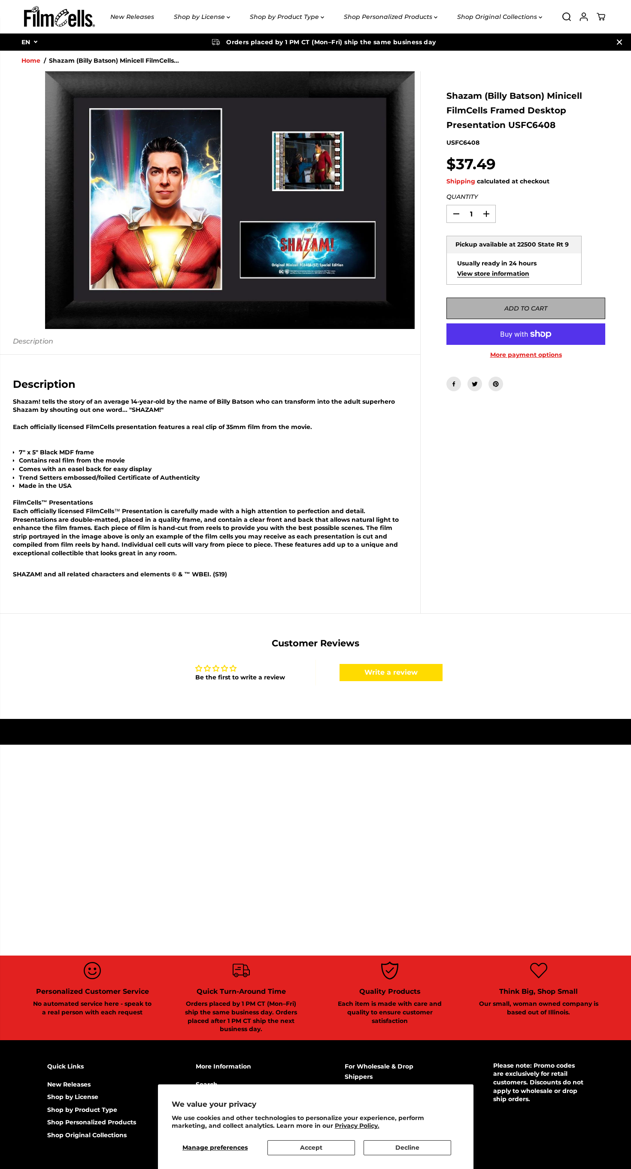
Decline (407, 1147)
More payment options (526, 355)
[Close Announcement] (619, 42)
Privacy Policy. (357, 1125)
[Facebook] (453, 384)
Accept (311, 1147)
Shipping (460, 181)
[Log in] (584, 16)
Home (30, 60)
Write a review (391, 672)
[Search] (566, 16)
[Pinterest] (495, 384)
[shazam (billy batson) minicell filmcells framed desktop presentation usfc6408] (229, 200)
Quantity (462, 197)
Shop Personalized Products (389, 17)
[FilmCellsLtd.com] (58, 16)
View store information (493, 273)
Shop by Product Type (285, 17)
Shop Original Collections (498, 17)
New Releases (132, 17)
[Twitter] (474, 384)
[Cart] (601, 16)
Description (33, 341)
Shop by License (200, 17)
